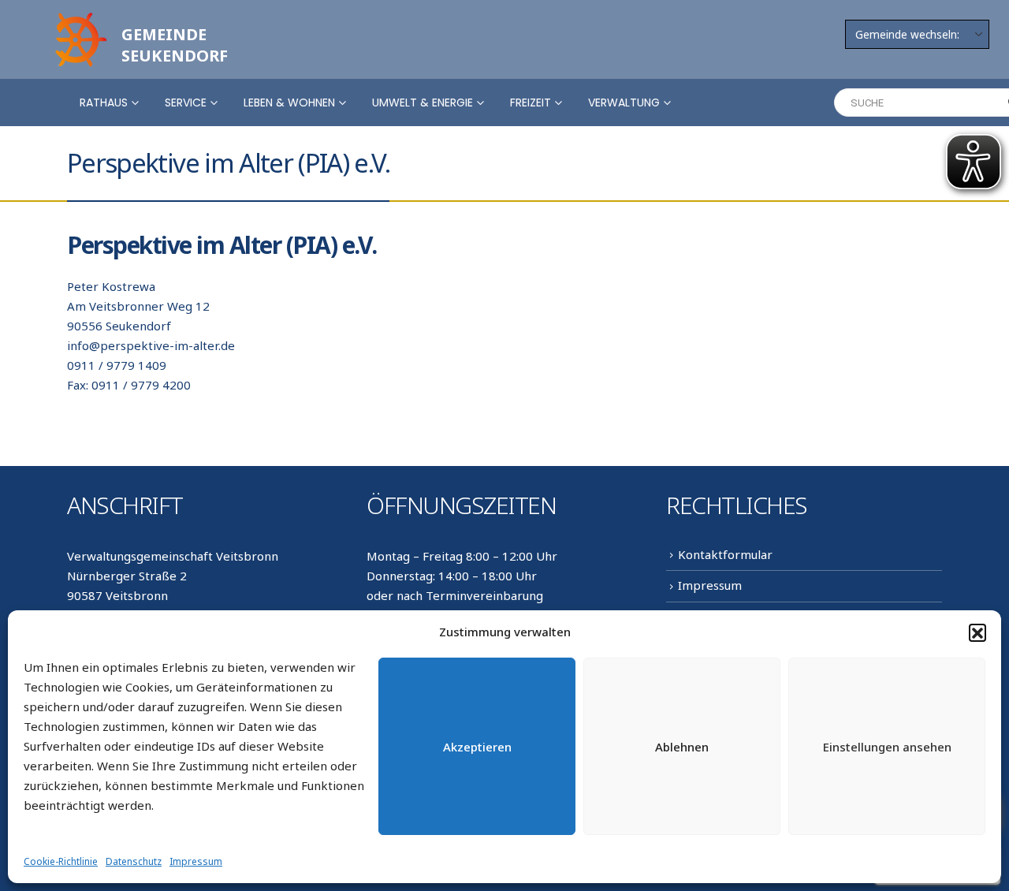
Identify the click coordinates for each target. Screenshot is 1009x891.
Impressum (195, 861)
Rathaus (104, 102)
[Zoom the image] (78, 17)
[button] (977, 632)
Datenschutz (134, 861)
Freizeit (530, 102)
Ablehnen (682, 747)
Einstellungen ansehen (887, 747)
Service (186, 102)
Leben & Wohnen (289, 102)
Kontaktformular (725, 554)
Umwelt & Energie (422, 102)
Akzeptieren (477, 747)
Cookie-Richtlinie (61, 861)
